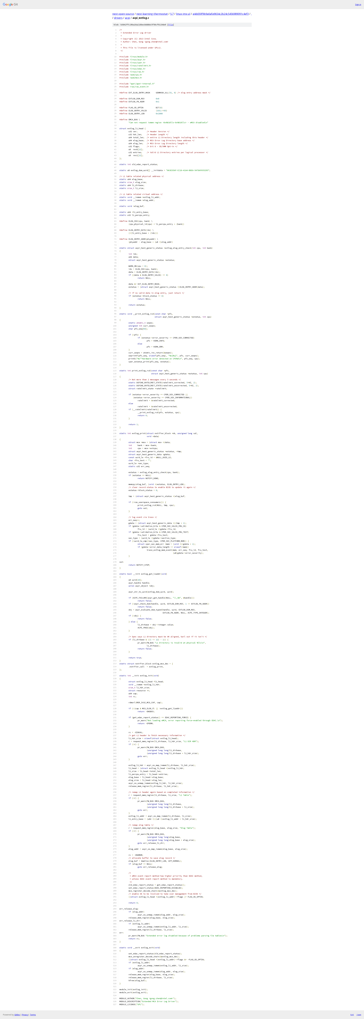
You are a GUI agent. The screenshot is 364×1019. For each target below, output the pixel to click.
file (170, 24)
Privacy (25, 1014)
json (359, 1014)
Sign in (358, 4)
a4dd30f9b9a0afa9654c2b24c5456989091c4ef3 (221, 14)
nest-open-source (123, 14)
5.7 (172, 14)
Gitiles (17, 1014)
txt (352, 1014)
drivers (118, 17)
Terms (33, 1014)
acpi (127, 17)
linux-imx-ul (183, 14)
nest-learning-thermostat (152, 14)
